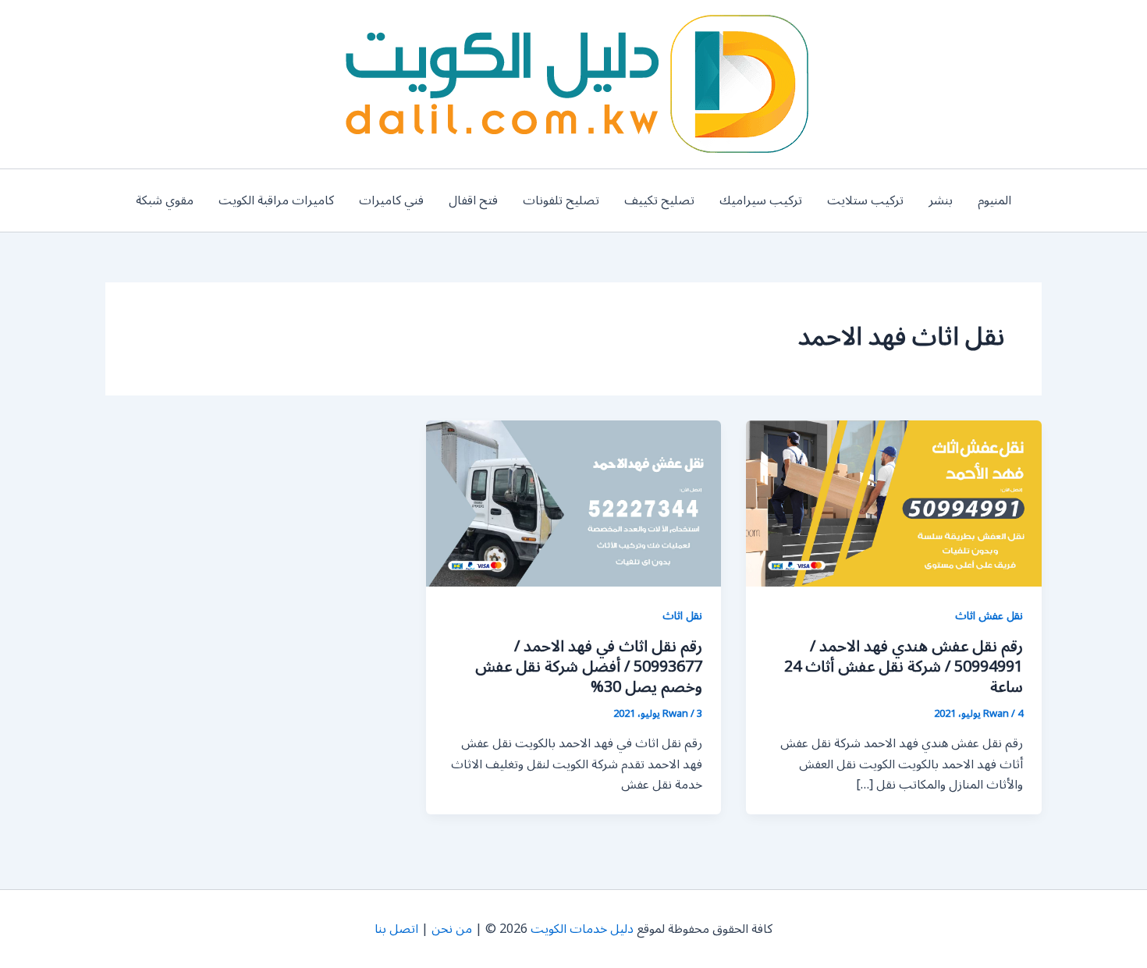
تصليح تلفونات (561, 200)
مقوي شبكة (165, 200)
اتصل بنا (396, 929)
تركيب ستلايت (865, 200)
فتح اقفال (473, 200)
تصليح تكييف (659, 200)
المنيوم (994, 200)
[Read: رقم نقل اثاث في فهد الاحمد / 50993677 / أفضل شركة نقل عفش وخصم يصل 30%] (574, 503)
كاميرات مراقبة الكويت (276, 200)
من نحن (451, 929)
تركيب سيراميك (760, 200)
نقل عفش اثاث (989, 616)
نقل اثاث (682, 616)
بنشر (941, 200)
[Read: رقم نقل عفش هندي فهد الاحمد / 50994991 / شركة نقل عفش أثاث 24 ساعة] (894, 503)
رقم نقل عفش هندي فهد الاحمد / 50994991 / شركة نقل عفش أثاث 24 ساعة (903, 667)
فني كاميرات (391, 200)
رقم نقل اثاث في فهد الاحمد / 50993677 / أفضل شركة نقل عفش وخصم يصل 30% (588, 667)
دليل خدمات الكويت (582, 929)
